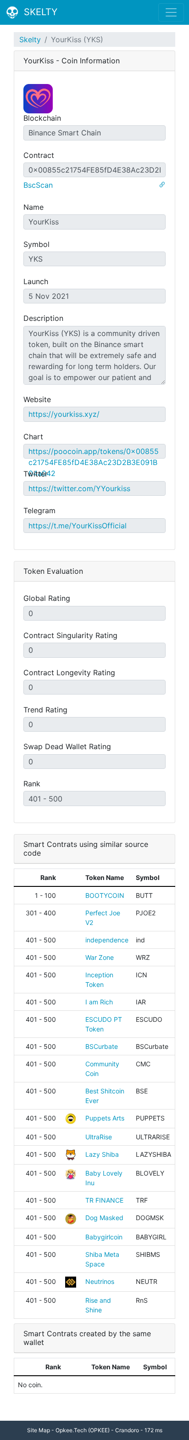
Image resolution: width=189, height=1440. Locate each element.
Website (37, 399)
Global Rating (46, 598)
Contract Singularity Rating (70, 635)
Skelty (30, 39)
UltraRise (98, 1137)
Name (33, 207)
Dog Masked (104, 1217)
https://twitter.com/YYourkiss (79, 488)
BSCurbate (101, 1046)
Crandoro (127, 1430)
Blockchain (42, 118)
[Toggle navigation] (171, 12)
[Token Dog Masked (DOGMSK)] (70, 1217)
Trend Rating (45, 709)
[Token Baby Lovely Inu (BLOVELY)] (70, 1173)
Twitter (35, 473)
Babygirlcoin (103, 1237)
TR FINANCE (104, 1200)
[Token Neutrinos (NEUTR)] (70, 1281)
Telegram (39, 510)
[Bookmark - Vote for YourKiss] (162, 185)
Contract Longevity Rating (69, 672)
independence (106, 940)
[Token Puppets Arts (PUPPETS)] (70, 1118)
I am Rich (99, 1002)
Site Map (38, 1430)
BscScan (38, 185)
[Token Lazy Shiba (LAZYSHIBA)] (70, 1154)
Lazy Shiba (102, 1154)
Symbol (36, 244)
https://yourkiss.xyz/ (64, 414)
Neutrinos (99, 1281)
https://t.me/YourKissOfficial (77, 525)
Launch (35, 281)
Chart (33, 436)
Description (43, 318)
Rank (31, 783)
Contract (38, 155)
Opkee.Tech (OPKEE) (83, 1430)
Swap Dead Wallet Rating (67, 746)
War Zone (99, 957)
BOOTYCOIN (104, 895)
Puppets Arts (104, 1118)
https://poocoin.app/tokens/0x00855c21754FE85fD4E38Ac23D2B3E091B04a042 (93, 462)
